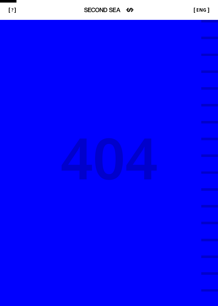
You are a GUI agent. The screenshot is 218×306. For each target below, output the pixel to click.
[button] (12, 9)
